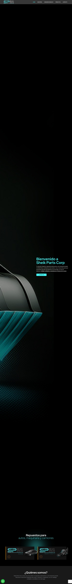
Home (34, 2)
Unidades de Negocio (48, 2)
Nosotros (39, 2)
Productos (58, 2)
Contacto (65, 2)
